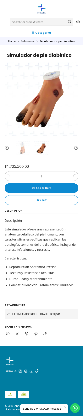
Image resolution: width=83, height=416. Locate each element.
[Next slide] (75, 148)
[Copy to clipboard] (45, 333)
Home (12, 41)
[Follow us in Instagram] (20, 371)
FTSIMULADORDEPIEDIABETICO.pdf (36, 314)
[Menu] (5, 22)
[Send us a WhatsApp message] (75, 408)
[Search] (70, 22)
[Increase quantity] (75, 176)
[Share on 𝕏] (17, 333)
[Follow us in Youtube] (31, 371)
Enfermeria (28, 41)
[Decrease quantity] (8, 176)
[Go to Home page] (41, 9)
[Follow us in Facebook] (26, 371)
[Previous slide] (7, 148)
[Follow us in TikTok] (37, 371)
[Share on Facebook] (8, 333)
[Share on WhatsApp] (26, 333)
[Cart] (78, 22)
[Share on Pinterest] (36, 333)
